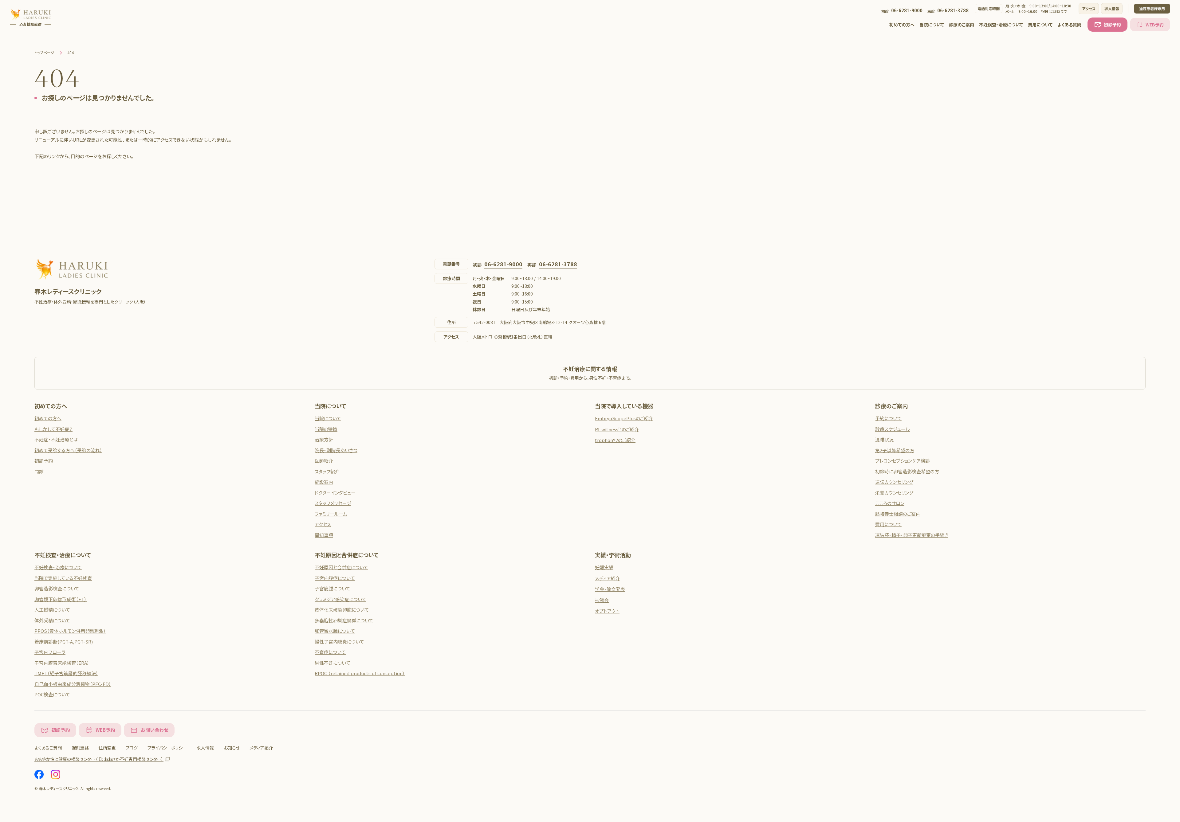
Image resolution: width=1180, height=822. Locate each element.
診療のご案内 (961, 25)
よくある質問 (1069, 25)
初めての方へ (901, 25)
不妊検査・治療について (1001, 25)
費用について (1040, 25)
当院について (931, 25)
